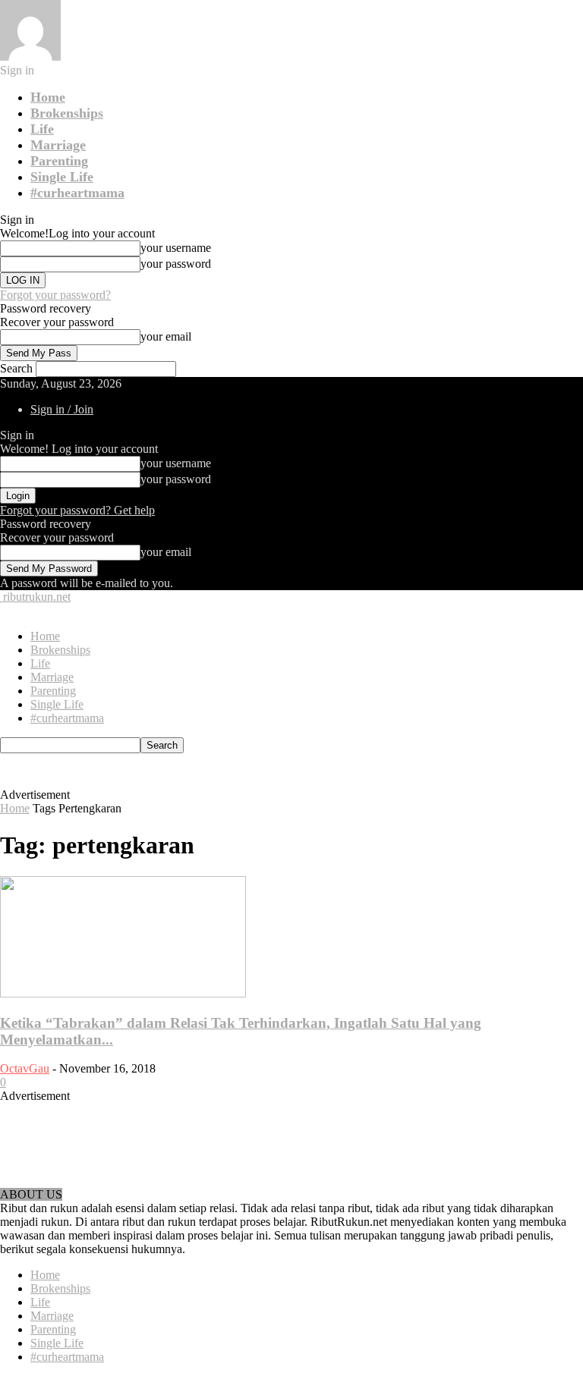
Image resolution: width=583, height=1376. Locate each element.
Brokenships (66, 113)
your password (175, 263)
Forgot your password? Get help (77, 510)
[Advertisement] (247, 776)
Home (47, 97)
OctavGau (24, 1068)
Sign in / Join (61, 409)
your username (175, 247)
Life (42, 129)
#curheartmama (77, 192)
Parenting (59, 160)
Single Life (61, 176)
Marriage (58, 144)
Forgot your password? (55, 294)
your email (165, 336)
